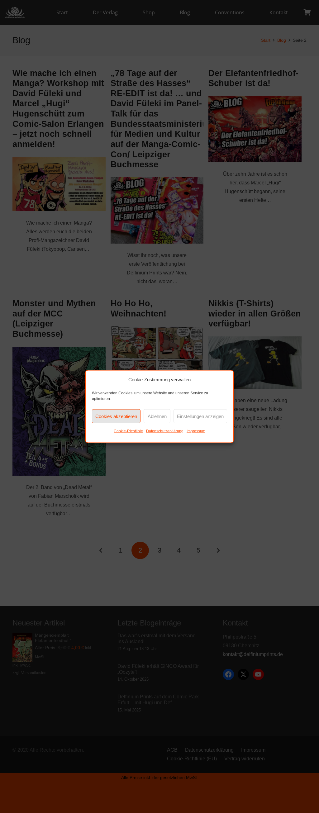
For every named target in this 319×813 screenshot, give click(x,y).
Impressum (196, 431)
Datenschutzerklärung (164, 431)
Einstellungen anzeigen (200, 416)
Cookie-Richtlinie (128, 431)
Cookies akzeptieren (116, 416)
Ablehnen (157, 416)
